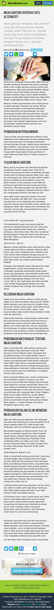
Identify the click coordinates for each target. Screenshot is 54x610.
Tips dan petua (37, 50)
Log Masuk (16, 585)
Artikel (32, 585)
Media (38, 585)
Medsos (24, 585)
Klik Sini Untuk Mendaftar (27, 570)
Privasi (37, 587)
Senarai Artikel (28, 553)
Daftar (49, 3)
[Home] (4, 3)
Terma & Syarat (27, 587)
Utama (7, 585)
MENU (39, 3)
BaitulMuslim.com (18, 3)
